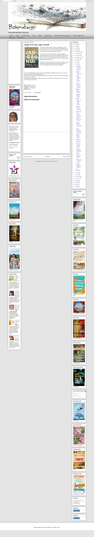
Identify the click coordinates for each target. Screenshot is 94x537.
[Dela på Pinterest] (40, 92)
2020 (76, 184)
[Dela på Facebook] (38, 92)
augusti (77, 59)
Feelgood (17, 35)
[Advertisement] (46, 142)
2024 (76, 48)
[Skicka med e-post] (35, 92)
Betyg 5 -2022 (20, 37)
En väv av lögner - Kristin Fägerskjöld (78, 124)
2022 (76, 180)
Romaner (34, 35)
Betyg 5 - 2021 (12, 37)
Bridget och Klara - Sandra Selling (78, 90)
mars (77, 174)
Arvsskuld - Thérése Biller (17, 321)
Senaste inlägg (28, 156)
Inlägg (76, 393)
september (78, 57)
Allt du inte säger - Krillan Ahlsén (78, 136)
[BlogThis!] (36, 92)
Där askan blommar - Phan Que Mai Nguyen (78, 151)
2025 (76, 46)
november (78, 53)
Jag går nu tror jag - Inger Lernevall (78, 108)
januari (77, 178)
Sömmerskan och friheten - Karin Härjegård (78, 114)
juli (76, 61)
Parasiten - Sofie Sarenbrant (79, 73)
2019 (76, 186)
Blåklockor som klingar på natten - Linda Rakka (78, 101)
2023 (76, 50)
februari (78, 176)
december (78, 51)
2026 (76, 44)
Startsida (11, 35)
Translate (78, 503)
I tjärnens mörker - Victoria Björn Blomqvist (17, 278)
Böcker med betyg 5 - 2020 (78, 35)
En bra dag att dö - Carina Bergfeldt (78, 85)
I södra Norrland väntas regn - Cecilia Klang (78, 78)
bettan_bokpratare (13, 144)
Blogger (58, 527)
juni (77, 62)
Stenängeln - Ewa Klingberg (78, 140)
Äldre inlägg (66, 156)
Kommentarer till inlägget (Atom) (50, 161)
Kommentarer (78, 396)
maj (77, 64)
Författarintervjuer (48, 35)
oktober (78, 55)
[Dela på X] (37, 92)
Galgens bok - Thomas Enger (78, 161)
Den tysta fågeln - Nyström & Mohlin (78, 165)
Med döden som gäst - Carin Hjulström (78, 68)
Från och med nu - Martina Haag (78, 145)
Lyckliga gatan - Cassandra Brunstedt (78, 130)
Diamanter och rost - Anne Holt (17, 306)
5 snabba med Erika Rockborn (17, 292)
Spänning (40, 35)
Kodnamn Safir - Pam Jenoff (79, 119)
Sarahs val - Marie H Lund (78, 156)
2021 (76, 182)
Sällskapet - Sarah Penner (78, 95)
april (77, 172)
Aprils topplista (78, 170)
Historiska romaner (26, 35)
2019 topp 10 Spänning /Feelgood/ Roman (62, 35)
